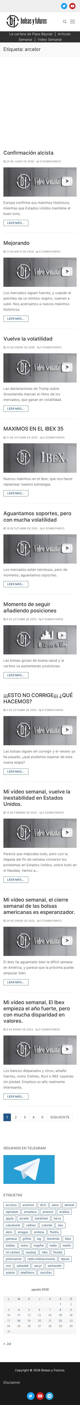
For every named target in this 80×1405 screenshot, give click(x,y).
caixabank (13, 1225)
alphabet (12, 1212)
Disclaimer (11, 1382)
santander (55, 1265)
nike (45, 1252)
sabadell (22, 1265)
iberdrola (53, 1238)
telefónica (27, 1272)
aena (55, 1205)
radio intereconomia (41, 1259)
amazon (48, 1212)
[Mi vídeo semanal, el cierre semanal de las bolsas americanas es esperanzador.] (40, 941)
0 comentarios (50, 161)
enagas (23, 1232)
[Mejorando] (40, 272)
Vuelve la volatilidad (27, 339)
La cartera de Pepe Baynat (30, 34)
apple (10, 1218)
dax (60, 1225)
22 (60, 1320)
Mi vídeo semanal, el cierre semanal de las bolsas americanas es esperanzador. (39, 906)
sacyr (38, 1265)
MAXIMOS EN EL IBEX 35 (33, 429)
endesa (39, 1232)
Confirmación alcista (28, 153)
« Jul (7, 1343)
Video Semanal (50, 39)
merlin (67, 1245)
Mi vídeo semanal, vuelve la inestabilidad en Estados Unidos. (36, 798)
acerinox (28, 1205)
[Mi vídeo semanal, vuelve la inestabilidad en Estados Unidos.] (40, 833)
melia (53, 1245)
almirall (69, 1205)
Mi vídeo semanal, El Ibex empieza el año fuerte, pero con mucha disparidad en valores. (36, 1011)
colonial (47, 1225)
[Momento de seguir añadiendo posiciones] (40, 639)
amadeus (30, 1212)
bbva (57, 1218)
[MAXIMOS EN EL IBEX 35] (40, 458)
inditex (10, 1245)
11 (18, 1315)
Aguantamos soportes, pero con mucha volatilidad (37, 516)
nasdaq (31, 1252)
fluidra (54, 1232)
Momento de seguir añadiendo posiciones (30, 607)
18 (18, 1320)
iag (39, 1238)
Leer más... (16, 223)
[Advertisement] (40, 99)
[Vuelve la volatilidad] (40, 368)
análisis (64, 1212)
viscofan (46, 1272)
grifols (27, 1238)
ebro (9, 1232)
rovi (8, 1265)
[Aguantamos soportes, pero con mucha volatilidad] (40, 549)
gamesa (11, 1238)
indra (24, 1245)
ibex (68, 1238)
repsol (65, 1259)
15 (60, 1315)
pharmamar (14, 1259)
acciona (11, 1205)
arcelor (24, 1218)
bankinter (41, 1218)
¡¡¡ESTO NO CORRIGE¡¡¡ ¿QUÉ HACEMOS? (38, 698)
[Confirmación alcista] (40, 182)
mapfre (39, 1245)
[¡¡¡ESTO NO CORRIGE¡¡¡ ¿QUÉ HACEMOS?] (40, 730)
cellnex (31, 1225)
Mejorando (16, 243)
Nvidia (57, 1252)
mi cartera (13, 1252)
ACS (43, 1205)
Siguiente (60, 1117)
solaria (10, 1272)
